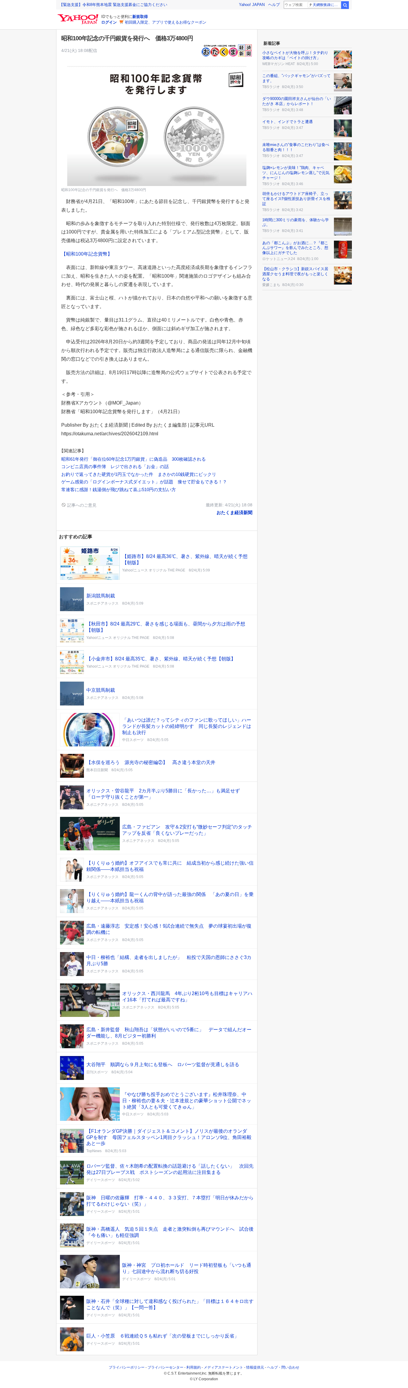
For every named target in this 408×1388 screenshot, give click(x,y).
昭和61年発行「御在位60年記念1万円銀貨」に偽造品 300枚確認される (133, 459)
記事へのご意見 (81, 505)
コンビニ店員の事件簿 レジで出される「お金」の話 (115, 466)
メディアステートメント (223, 1367)
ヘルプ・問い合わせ (283, 1367)
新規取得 (140, 16)
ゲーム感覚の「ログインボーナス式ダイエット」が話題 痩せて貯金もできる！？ (144, 481)
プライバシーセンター (165, 1367)
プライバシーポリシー (127, 1367)
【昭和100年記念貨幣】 (86, 253)
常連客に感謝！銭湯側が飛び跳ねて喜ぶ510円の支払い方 (118, 489)
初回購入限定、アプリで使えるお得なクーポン (165, 22)
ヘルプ (274, 4)
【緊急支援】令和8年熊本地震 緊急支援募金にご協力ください (113, 4)
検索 (345, 5)
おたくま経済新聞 (234, 512)
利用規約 (193, 1367)
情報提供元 (255, 1367)
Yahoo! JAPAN (252, 4)
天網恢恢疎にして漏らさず (326, 5)
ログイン (109, 22)
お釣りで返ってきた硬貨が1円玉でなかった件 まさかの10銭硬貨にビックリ (138, 474)
